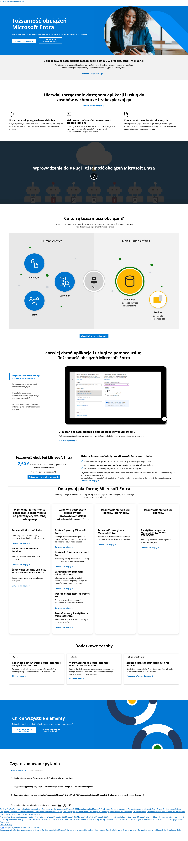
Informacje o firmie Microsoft (143, 819)
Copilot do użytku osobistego (54, 809)
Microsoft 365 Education (122, 811)
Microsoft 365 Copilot (104, 817)
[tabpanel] (115, 404)
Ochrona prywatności (174, 819)
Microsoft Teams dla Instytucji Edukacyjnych (94, 811)
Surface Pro (5, 809)
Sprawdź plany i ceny (24, 41)
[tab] (29, 376)
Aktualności (160, 819)
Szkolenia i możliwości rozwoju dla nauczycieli (166, 811)
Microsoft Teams (120, 817)
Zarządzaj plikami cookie (95, 830)
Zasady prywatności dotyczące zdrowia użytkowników (22, 830)
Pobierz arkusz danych (92, 105)
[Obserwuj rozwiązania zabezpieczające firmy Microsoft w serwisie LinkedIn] (59, 805)
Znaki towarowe (129, 830)
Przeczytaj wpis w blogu (92, 74)
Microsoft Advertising (86, 817)
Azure (50, 817)
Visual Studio (120, 819)
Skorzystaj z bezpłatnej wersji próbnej (50, 730)
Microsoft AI (5, 817)
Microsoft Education (34, 811)
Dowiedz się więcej (67, 440)
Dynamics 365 (59, 817)
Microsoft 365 (72, 809)
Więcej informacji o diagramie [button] (94, 336)
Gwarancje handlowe (17, 811)
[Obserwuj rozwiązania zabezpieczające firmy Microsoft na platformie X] (64, 805)
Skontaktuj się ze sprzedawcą (24, 730)
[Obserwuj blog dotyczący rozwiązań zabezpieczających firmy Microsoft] (70, 805)
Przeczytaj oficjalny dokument (140, 676)
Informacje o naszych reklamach (150, 830)
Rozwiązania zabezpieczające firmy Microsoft (29, 817)
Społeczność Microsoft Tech (41, 819)
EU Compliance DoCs (172, 830)
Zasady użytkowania (114, 830)
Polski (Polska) (6, 825)
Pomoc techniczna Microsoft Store (142, 809)
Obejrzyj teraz (18, 676)
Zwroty (160, 809)
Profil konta (105, 809)
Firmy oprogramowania (104, 819)
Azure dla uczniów (32, 814)
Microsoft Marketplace (62, 819)
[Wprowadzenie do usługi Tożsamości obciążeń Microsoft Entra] (93, 176)
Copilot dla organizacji (32, 809)
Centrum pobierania (119, 809)
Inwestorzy (4, 822)
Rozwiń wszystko (18, 770)
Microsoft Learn (152, 817)
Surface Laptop (16, 809)
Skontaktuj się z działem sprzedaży (50, 40)
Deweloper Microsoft (136, 817)
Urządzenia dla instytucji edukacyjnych (59, 811)
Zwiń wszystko (36, 770)
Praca (128, 819)
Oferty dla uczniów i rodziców (12, 814)
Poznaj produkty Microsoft (89, 809)
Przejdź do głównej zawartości (12, 1)
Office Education (139, 811)
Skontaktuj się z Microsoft (55, 830)
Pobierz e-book (75, 678)
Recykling (4, 811)
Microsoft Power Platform (83, 819)
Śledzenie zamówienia (172, 809)
